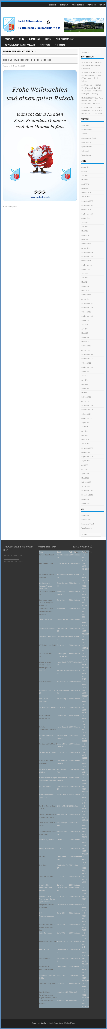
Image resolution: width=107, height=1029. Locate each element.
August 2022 (85, 371)
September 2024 (87, 265)
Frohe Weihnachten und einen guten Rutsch (27, 60)
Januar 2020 (85, 486)
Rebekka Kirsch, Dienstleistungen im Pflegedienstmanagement (48, 995)
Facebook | (52, 4)
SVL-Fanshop (60, 44)
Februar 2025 (86, 243)
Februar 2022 (86, 397)
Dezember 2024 (87, 252)
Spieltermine (85, 151)
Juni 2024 (84, 278)
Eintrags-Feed (86, 519)
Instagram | (64, 4)
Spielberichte (86, 142)
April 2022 (85, 388)
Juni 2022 (84, 380)
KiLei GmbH (43, 865)
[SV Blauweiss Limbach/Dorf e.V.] (53, 32)
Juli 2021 (84, 427)
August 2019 (85, 503)
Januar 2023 (85, 350)
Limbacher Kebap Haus (47, 983)
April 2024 (85, 286)
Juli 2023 (84, 324)
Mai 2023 (84, 333)
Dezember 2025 (87, 201)
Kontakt (102, 4)
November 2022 (87, 358)
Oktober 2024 (86, 260)
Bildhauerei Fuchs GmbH (48, 941)
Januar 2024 (85, 299)
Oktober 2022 (86, 363)
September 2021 (87, 418)
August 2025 (85, 218)
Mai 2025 (84, 231)
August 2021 (85, 422)
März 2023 (85, 341)
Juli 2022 (84, 375)
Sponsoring (45, 44)
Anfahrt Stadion (78, 4)
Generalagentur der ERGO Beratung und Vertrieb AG (46, 603)
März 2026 (85, 188)
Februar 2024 (86, 295)
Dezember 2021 (87, 405)
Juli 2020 (84, 465)
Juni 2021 (84, 431)
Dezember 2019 (87, 490)
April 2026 (85, 184)
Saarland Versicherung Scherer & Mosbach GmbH (47, 927)
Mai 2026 (84, 180)
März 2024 (85, 290)
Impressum (91, 4)
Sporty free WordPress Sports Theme (45, 1023)
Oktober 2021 (86, 414)
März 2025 (85, 239)
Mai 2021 (84, 435)
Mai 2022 (84, 384)
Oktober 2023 (86, 312)
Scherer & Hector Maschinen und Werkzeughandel (45, 665)
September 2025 (87, 214)
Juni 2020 (84, 469)
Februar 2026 (86, 192)
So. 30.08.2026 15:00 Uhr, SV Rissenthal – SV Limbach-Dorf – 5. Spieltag (92, 65)
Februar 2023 (86, 346)
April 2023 (85, 337)
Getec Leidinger (44, 958)
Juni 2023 (84, 329)
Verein (21, 39)
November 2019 (87, 495)
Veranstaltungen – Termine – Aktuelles (20, 44)
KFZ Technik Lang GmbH (47, 645)
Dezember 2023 (87, 303)
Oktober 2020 (86, 452)
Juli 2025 (84, 222)
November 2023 (87, 307)
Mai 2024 (84, 282)
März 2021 (85, 439)
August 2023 (85, 320)
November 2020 (87, 448)
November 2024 (87, 256)
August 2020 (85, 461)
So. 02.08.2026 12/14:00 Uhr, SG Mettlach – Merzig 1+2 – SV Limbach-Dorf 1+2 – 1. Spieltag (92, 110)
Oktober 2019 (86, 499)
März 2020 (85, 478)
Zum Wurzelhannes (45, 682)
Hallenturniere (86, 129)
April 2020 (85, 473)
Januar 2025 (85, 248)
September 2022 (87, 367)
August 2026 (85, 167)
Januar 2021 (85, 444)
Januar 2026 (85, 197)
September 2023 (87, 316)
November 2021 (87, 409)
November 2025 (87, 205)
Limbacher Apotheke (46, 876)
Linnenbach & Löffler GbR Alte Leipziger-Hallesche (46, 611)
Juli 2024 (84, 273)
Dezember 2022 (87, 354)
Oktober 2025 (86, 209)
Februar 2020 (86, 482)
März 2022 (85, 393)
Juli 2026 (84, 171)
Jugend (48, 39)
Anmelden (85, 515)
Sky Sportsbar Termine (89, 138)
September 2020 (87, 456)
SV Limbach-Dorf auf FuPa (13, 556)
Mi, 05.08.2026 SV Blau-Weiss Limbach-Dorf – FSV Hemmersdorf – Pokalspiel (92, 101)
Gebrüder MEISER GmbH (48, 744)
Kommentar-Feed (87, 524)
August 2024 (85, 269)
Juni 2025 (84, 226)
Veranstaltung (86, 155)
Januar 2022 (85, 401)
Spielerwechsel (86, 146)
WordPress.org (86, 528)
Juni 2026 (84, 175)
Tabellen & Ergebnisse (64, 39)
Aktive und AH (34, 39)
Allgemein (13, 206)
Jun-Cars (42, 857)
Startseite (9, 39)
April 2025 (85, 235)
